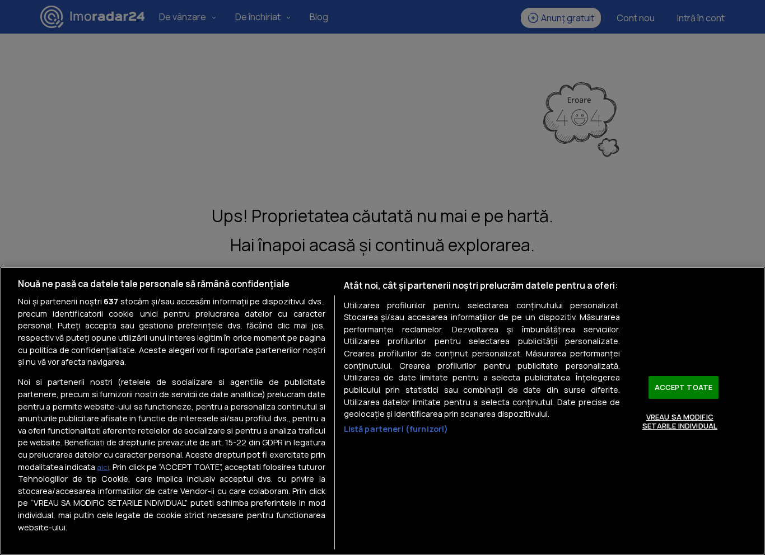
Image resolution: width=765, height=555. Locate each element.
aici (103, 467)
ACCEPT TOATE (684, 387)
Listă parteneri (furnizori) (396, 429)
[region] (382, 411)
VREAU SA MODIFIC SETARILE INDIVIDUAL (679, 421)
